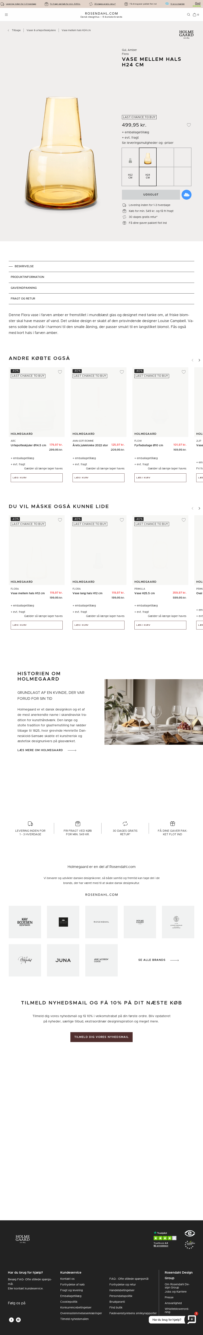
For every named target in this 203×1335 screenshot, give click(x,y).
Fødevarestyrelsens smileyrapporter (133, 1313)
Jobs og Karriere (176, 1291)
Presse (169, 1297)
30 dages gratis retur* (105, 4)
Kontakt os (67, 1279)
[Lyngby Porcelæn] (178, 922)
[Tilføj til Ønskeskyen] (187, 195)
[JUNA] (63, 960)
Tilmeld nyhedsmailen (74, 1319)
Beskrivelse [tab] (24, 266)
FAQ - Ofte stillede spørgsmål (128, 1279)
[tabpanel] (101, 324)
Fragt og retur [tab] (23, 298)
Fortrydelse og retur (122, 1284)
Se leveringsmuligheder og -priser (147, 142)
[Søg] (188, 14)
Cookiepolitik (69, 1302)
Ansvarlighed (173, 1303)
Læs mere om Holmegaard (40, 750)
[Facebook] (11, 1319)
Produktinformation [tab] (27, 277)
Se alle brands (152, 960)
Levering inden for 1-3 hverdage (21, 4)
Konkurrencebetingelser (75, 1307)
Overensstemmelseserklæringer (81, 1313)
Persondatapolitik (120, 1296)
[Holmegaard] (140, 922)
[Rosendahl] (101, 922)
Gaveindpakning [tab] (24, 288)
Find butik (116, 1307)
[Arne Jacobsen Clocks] (101, 960)
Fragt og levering (71, 1290)
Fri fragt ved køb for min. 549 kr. (65, 4)
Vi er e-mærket (177, 4)
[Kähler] (63, 922)
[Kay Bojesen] (25, 922)
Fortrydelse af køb (72, 1284)
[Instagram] (18, 1319)
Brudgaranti (117, 1302)
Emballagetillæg (70, 1296)
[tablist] (101, 282)
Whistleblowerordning (177, 1311)
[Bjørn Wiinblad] (25, 960)
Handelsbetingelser (121, 1290)
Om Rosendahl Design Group (177, 1286)
